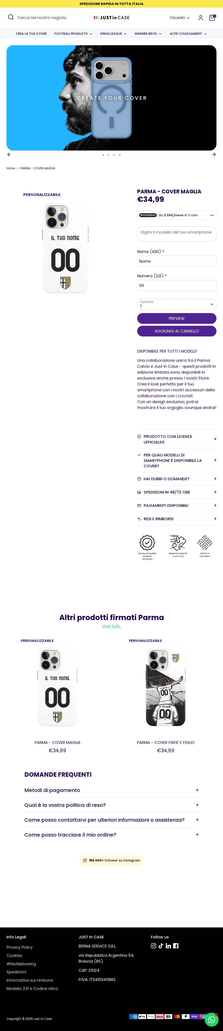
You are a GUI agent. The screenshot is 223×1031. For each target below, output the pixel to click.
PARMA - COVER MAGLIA (37, 168)
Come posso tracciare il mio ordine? (70, 834)
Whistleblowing (21, 964)
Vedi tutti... (111, 626)
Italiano (177, 18)
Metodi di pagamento (52, 790)
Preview (177, 318)
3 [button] (114, 155)
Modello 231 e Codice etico (32, 988)
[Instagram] (153, 945)
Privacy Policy (20, 947)
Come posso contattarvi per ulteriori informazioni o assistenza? (104, 819)
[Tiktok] (161, 945)
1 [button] (103, 155)
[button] (176, 252)
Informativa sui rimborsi (30, 980)
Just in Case (43, 1019)
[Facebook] (175, 945)
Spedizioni (16, 972)
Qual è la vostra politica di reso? (65, 805)
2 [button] (108, 155)
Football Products (71, 33)
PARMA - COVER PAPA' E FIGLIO (165, 742)
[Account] (200, 17)
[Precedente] (9, 154)
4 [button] (119, 155)
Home (11, 168)
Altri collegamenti (186, 33)
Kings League (111, 33)
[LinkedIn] (168, 945)
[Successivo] (213, 154)
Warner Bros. (146, 33)
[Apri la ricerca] (11, 17)
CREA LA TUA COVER (31, 33)
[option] (111, 98)
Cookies (14, 955)
